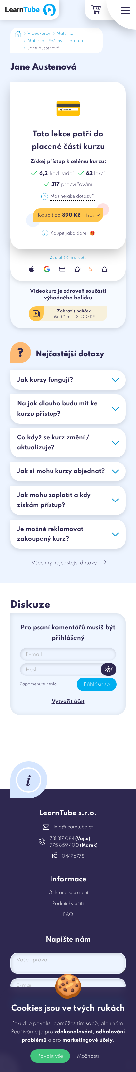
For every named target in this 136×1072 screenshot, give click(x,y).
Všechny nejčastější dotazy (64, 563)
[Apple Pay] (31, 269)
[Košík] (95, 10)
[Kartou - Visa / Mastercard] (62, 269)
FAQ (68, 914)
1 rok (90, 215)
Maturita (64, 33)
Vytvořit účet (68, 701)
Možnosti (88, 1056)
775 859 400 (74, 845)
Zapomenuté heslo (38, 684)
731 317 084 (70, 838)
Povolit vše (50, 1056)
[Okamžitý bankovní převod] (77, 269)
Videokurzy (38, 33)
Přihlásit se (97, 684)
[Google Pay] (47, 269)
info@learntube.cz (74, 827)
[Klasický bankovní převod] (104, 269)
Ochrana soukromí (68, 892)
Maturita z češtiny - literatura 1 (57, 41)
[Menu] (121, 15)
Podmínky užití (68, 903)
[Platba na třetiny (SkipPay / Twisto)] (90, 269)
